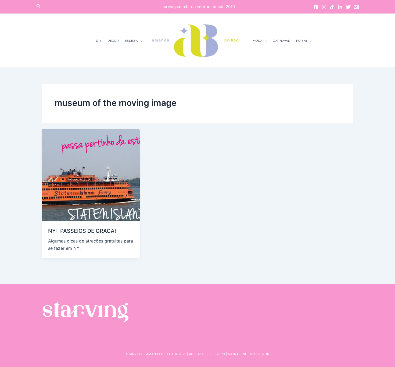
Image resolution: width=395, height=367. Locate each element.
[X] (348, 7)
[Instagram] (324, 7)
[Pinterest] (316, 7)
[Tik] (332, 7)
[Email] (356, 7)
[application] (140, 41)
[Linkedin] (340, 7)
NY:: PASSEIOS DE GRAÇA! (82, 231)
